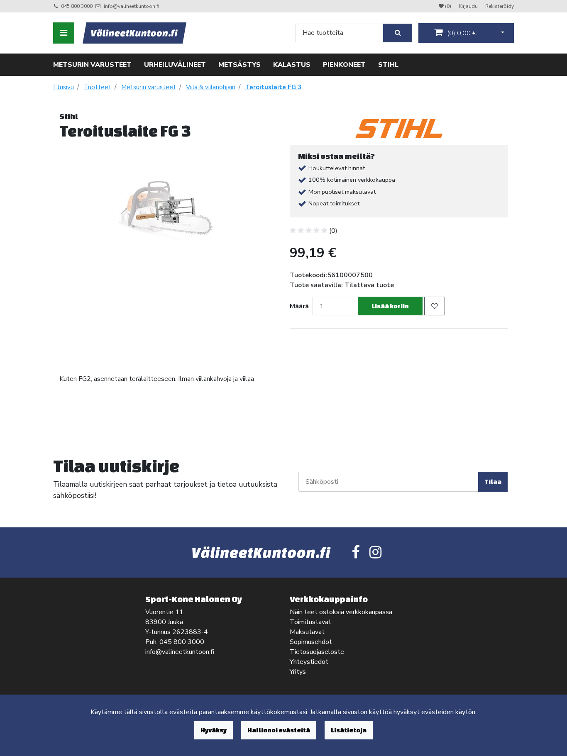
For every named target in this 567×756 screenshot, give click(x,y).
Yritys (298, 671)
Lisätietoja (349, 730)
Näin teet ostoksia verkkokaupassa (341, 612)
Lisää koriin (390, 306)
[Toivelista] (434, 306)
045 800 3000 (77, 6)
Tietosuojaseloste (317, 651)
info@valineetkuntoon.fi (131, 6)
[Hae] (397, 33)
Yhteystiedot (309, 661)
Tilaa (492, 481)
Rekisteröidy (499, 6)
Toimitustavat (310, 622)
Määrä (299, 306)
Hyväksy (213, 730)
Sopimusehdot (311, 641)
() (461, 33)
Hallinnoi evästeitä (278, 730)
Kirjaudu (469, 6)
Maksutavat (307, 632)
